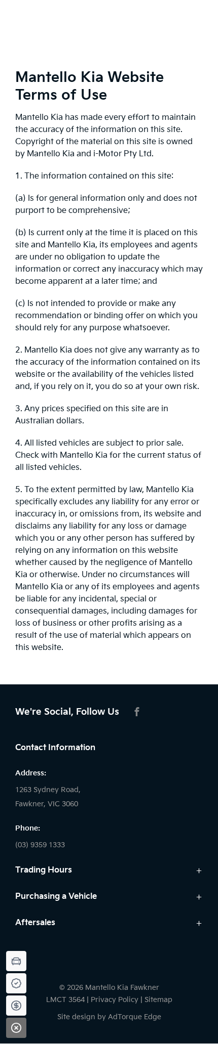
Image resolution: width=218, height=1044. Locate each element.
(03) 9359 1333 (40, 845)
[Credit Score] (16, 983)
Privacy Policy (114, 999)
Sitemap (158, 999)
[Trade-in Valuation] (16, 961)
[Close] (16, 1028)
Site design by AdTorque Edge (109, 1017)
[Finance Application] (16, 1005)
